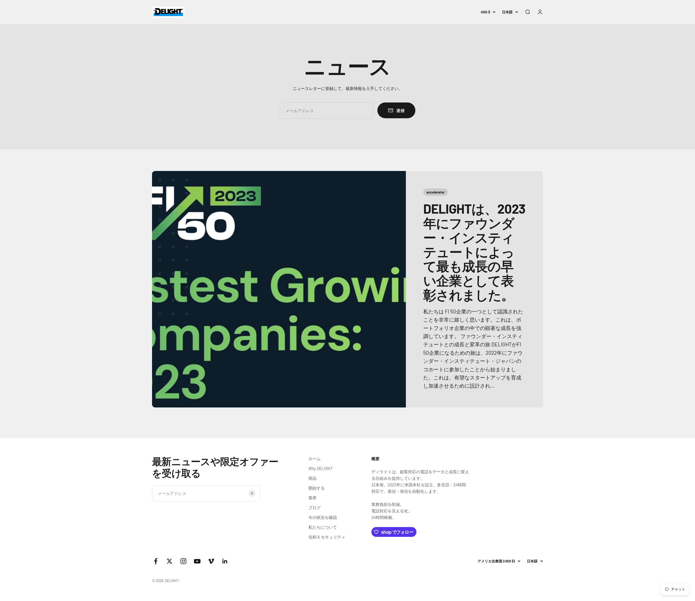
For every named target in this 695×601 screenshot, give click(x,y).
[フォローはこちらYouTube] (197, 561)
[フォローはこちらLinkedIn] (225, 561)
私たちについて (322, 527)
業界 (312, 497)
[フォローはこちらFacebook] (155, 561)
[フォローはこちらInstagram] (183, 561)
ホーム (314, 458)
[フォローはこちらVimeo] (211, 561)
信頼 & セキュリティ (326, 536)
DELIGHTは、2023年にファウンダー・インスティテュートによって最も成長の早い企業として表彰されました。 (474, 252)
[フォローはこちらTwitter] (169, 561)
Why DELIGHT (320, 468)
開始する (316, 487)
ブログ (314, 507)
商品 (312, 478)
